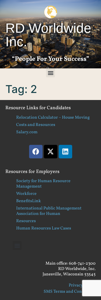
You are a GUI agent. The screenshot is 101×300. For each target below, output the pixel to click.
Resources (26, 221)
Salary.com (26, 132)
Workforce (26, 194)
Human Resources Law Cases (43, 228)
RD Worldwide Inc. (48, 35)
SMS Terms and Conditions (70, 292)
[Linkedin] (65, 151)
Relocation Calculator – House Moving (53, 118)
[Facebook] (36, 151)
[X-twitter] (50, 151)
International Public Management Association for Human (49, 211)
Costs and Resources (35, 125)
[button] (50, 72)
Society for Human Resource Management (43, 183)
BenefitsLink (28, 201)
